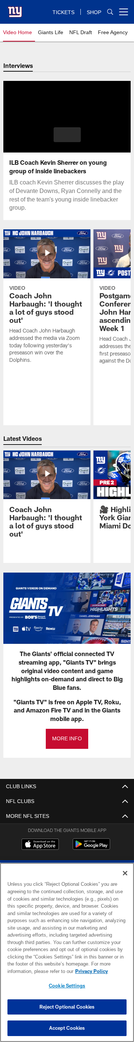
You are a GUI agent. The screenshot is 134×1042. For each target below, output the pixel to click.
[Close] (125, 873)
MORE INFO (67, 738)
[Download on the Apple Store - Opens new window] (40, 845)
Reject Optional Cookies (67, 1007)
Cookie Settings (67, 986)
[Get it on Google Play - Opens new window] (91, 848)
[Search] (110, 12)
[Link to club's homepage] (15, 9)
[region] (67, 952)
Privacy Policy (32, 971)
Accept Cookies (67, 1028)
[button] (67, 134)
